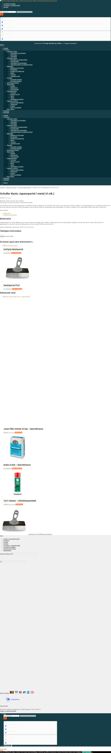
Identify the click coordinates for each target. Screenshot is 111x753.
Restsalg (6, 112)
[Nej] (92, 752)
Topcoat (13, 74)
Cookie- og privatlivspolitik (11, 539)
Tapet (12, 98)
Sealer (12, 73)
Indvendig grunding (16, 79)
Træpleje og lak (15, 76)
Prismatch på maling (9, 549)
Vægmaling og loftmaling (18, 53)
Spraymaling (10, 84)
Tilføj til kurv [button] (18, 432)
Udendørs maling (12, 58)
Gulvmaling (13, 55)
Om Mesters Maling (9, 4)
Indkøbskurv (7, 745)
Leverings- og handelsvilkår (11, 5)
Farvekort (6, 111)
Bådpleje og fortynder (17, 68)
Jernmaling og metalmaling (18, 63)
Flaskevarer (13, 104)
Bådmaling (10, 66)
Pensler (12, 106)
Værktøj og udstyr (12, 101)
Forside (5, 48)
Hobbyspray (14, 88)
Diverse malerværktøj (16, 102)
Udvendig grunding (16, 81)
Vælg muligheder (16, 253)
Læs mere (88, 752)
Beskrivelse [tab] (6, 213)
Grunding (9, 78)
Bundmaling (13, 70)
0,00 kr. (5, 183)
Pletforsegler (14, 89)
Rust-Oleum (10, 109)
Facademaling (14, 61)
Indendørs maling (12, 51)
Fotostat (13, 93)
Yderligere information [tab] (10, 215)
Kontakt (5, 7)
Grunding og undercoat (17, 71)
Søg (4, 714)
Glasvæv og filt (15, 94)
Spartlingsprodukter (13, 83)
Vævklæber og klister (17, 99)
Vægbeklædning (12, 91)
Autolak (12, 86)
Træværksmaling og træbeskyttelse (21, 65)
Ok (83, 752)
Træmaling (13, 56)
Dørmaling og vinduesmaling (18, 60)
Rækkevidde (7, 550)
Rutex (12, 96)
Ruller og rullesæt (15, 107)
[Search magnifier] (1, 14)
